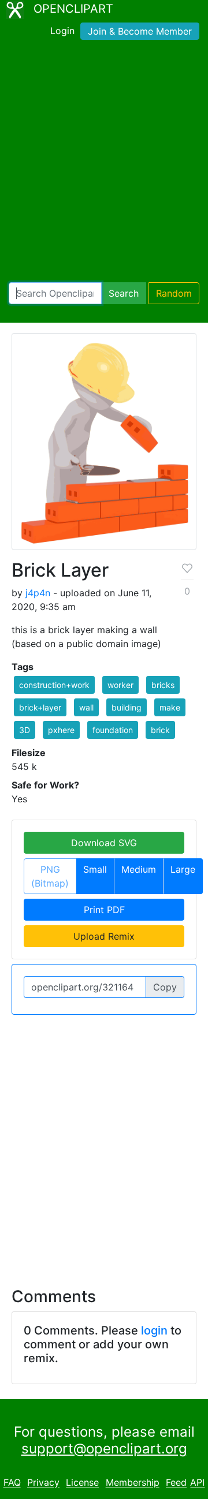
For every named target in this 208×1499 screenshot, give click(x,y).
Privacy (43, 1483)
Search (124, 293)
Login (62, 30)
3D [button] (24, 730)
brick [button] (160, 730)
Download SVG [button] (104, 842)
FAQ (12, 1483)
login (154, 1330)
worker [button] (120, 685)
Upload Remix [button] (104, 936)
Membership (132, 1483)
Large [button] (182, 869)
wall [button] (86, 707)
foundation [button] (112, 730)
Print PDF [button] (104, 909)
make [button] (169, 707)
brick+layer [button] (40, 707)
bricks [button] (162, 685)
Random (174, 293)
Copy (165, 987)
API (197, 1483)
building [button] (127, 707)
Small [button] (95, 869)
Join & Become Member (140, 31)
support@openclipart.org (104, 1448)
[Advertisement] (104, 163)
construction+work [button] (54, 685)
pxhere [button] (61, 730)
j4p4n (37, 593)
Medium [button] (138, 869)
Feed (176, 1483)
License (82, 1483)
